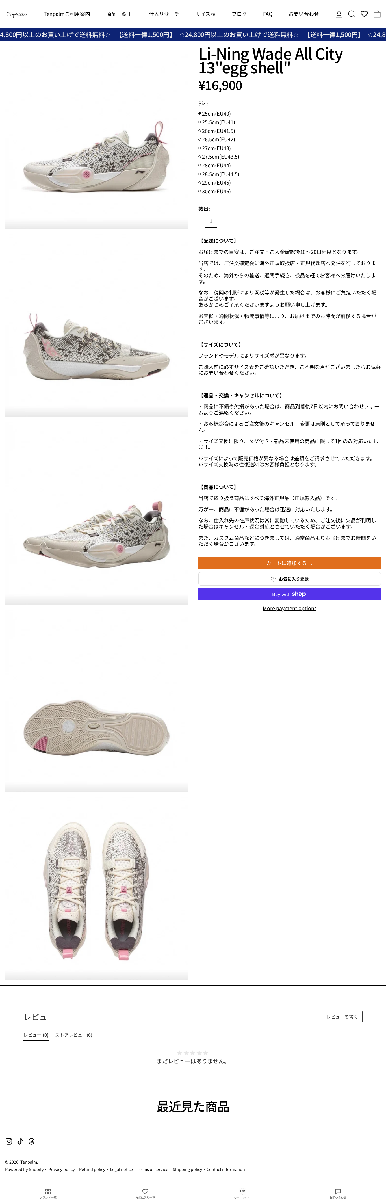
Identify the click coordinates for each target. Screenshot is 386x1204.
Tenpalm (28, 1162)
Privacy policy (61, 1169)
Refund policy (92, 1169)
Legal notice (121, 1169)
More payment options (289, 608)
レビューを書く (342, 1016)
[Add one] (221, 221)
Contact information (226, 1169)
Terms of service (152, 1169)
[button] (351, 14)
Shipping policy (187, 1169)
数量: (204, 208)
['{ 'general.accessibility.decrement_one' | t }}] (200, 221)
